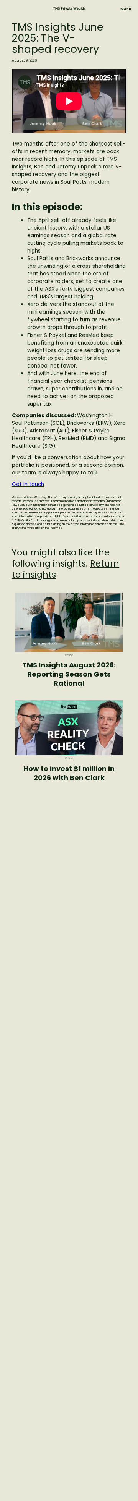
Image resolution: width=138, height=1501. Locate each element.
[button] (126, 9)
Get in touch (28, 484)
